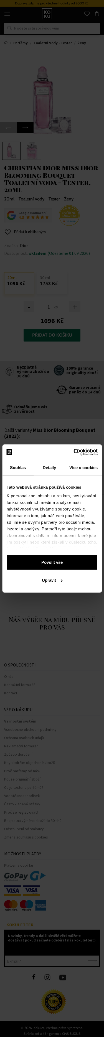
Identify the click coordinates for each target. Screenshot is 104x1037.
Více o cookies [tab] (83, 467)
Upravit (49, 580)
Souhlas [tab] (18, 467)
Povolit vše (52, 562)
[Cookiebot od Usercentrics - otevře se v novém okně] (74, 452)
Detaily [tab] (49, 467)
